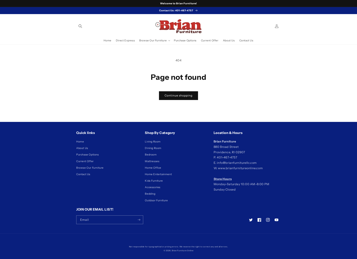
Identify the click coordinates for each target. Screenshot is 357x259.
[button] (80, 26)
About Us (82, 148)
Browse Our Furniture (90, 167)
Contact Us (83, 174)
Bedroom (151, 154)
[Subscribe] (139, 219)
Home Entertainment (158, 174)
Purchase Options (87, 154)
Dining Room (153, 148)
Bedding (150, 193)
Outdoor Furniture (156, 200)
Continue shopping (178, 95)
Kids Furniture (154, 180)
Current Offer (85, 161)
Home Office (153, 167)
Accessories (152, 187)
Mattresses (152, 161)
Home (80, 141)
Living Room (153, 141)
